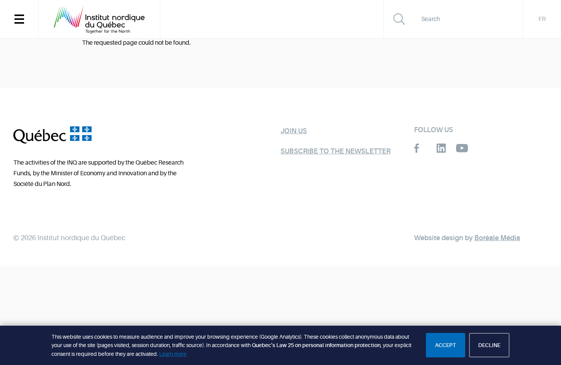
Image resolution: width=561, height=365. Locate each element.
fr (542, 19)
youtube (462, 148)
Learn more (173, 354)
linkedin (441, 148)
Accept (445, 345)
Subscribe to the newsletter (335, 151)
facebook (420, 148)
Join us (293, 131)
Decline (489, 345)
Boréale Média (497, 238)
